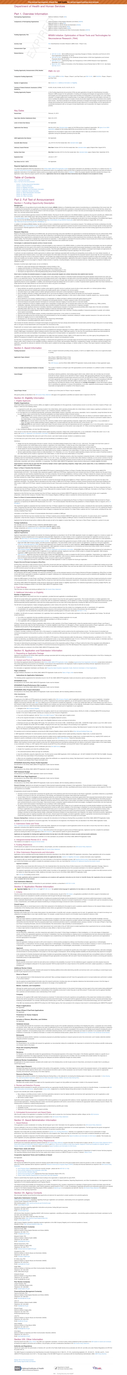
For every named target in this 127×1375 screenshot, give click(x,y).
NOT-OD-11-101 (81, 610)
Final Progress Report (24, 1168)
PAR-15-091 (89, 76)
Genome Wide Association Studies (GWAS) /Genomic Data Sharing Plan (59, 1078)
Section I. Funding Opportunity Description (27, 184)
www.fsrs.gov (57, 1188)
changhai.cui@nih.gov (24, 1256)
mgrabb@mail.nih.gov (24, 1241)
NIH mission (69, 894)
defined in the (39, 528)
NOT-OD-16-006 (56, 57)
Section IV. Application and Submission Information (30, 189)
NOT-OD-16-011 (56, 60)
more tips (21, 874)
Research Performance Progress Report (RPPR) (60, 1164)
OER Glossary (55, 363)
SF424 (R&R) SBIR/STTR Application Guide (56, 168)
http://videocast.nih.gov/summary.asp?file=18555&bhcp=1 (30, 221)
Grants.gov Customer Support (22, 1200)
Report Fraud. (88, 1152)
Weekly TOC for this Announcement (24, 1360)
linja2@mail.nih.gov (23, 1306)
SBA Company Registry (24, 549)
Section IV (72, 172)
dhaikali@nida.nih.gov (24, 1328)
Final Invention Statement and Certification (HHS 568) (32, 1170)
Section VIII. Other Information (24, 196)
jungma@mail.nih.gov (24, 1264)
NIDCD (88, 30)
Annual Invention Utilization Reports (27, 1172)
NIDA (68, 26)
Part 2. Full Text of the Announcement (24, 182)
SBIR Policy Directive (63, 738)
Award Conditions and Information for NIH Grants (82, 1136)
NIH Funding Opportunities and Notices (25, 1361)
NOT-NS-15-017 (56, 66)
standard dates (74, 143)
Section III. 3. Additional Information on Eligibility (64, 83)
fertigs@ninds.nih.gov (24, 1233)
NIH (65, 17)
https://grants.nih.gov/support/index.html (37, 1218)
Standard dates (63, 127)
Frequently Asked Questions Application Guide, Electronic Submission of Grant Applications (72, 668)
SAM (36, 702)
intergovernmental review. (37, 841)
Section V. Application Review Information (27, 191)
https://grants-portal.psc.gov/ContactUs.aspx (38, 1203)
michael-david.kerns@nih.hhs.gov (27, 1249)
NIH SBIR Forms (55, 746)
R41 (60, 76)
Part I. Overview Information (21, 825)
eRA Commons (22, 554)
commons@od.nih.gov (24, 1220)
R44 (49, 43)
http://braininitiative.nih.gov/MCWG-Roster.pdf (59, 220)
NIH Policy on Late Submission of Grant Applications (36, 538)
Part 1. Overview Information (22, 180)
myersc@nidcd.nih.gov (24, 1336)
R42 (63, 76)
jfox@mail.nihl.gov (23, 1321)
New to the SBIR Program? (47, 715)
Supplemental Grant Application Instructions (85, 662)
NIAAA (78, 25)
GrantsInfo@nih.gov (23, 1210)
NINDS (81, 21)
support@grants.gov (23, 1205)
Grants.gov (21, 559)
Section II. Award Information (24, 186)
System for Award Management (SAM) (28, 544)
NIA (64, 23)
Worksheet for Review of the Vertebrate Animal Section (95, 1032)
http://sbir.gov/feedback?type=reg (83, 731)
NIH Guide (62, 2)
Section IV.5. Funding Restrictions (59, 1131)
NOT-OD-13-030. (70, 883)
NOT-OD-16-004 (56, 54)
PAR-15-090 (51, 76)
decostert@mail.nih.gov (24, 1298)
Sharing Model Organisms (28, 1078)
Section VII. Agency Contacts (24, 194)
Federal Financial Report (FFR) (26, 1173)
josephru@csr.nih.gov (24, 1288)
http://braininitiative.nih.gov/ (21, 218)
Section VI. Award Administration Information (28, 192)
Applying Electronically (82, 859)
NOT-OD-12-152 (64, 1168)
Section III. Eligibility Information (25, 187)
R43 (97, 76)
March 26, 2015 (56, 64)
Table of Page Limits (67, 672)
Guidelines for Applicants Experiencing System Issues (85, 861)
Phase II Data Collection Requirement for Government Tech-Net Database (38, 1175)
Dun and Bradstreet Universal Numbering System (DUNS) (33, 541)
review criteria (46, 1089)
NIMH (69, 28)
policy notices (32, 1341)
